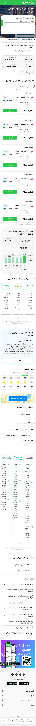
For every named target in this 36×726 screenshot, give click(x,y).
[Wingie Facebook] (24, 674)
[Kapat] (3, 720)
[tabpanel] (18, 157)
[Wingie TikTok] (12, 675)
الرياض (18, 39)
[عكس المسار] (31, 23)
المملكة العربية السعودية (27, 39)
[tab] (30, 86)
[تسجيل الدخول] (5, 2)
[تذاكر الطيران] (34, 39)
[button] (24, 259)
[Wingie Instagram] (20, 674)
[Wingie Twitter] (16, 674)
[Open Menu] (2, 2)
